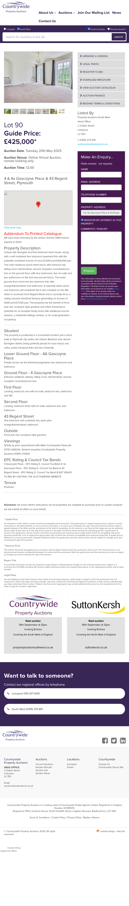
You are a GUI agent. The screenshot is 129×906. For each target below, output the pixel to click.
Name (85, 169)
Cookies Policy (13, 847)
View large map (12, 227)
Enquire (89, 271)
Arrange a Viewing (95, 56)
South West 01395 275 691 (26, 709)
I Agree (3, 850)
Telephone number (94, 194)
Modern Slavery (91, 817)
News (116, 12)
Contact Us (47, 21)
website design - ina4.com (113, 831)
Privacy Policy (74, 817)
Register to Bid (92, 72)
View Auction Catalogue (99, 87)
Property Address (93, 207)
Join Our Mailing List (93, 12)
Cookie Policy (59, 817)
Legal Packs (90, 64)
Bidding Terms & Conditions (101, 103)
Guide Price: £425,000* (22, 137)
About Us (46, 12)
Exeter (70, 767)
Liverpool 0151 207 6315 (25, 693)
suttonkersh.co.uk (96, 647)
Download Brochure (96, 80)
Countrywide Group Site (111, 767)
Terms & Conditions (40, 817)
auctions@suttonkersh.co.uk (93, 144)
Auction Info (42, 770)
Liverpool (72, 764)
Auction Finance (93, 95)
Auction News (43, 773)
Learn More (12, 850)
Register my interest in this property (101, 221)
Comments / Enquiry (94, 229)
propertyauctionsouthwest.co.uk (33, 647)
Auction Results (44, 767)
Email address (91, 182)
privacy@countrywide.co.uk (96, 298)
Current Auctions (44, 764)
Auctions (65, 12)
